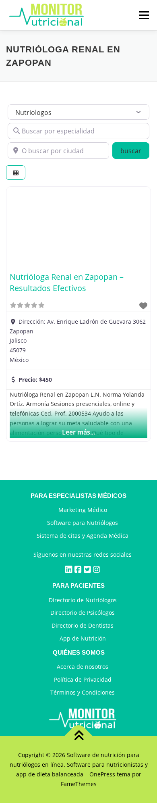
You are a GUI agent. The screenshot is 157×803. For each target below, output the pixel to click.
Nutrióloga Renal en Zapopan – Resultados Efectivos (67, 282)
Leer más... (78, 432)
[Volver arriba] (78, 736)
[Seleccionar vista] (15, 172)
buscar (134, 150)
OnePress (102, 774)
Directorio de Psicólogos (82, 612)
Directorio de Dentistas (83, 625)
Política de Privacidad (83, 679)
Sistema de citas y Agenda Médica (82, 535)
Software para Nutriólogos (82, 522)
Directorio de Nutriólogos (83, 600)
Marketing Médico (82, 510)
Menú (144, 15)
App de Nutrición (83, 638)
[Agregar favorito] (143, 305)
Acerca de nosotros (82, 666)
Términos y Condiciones (82, 692)
